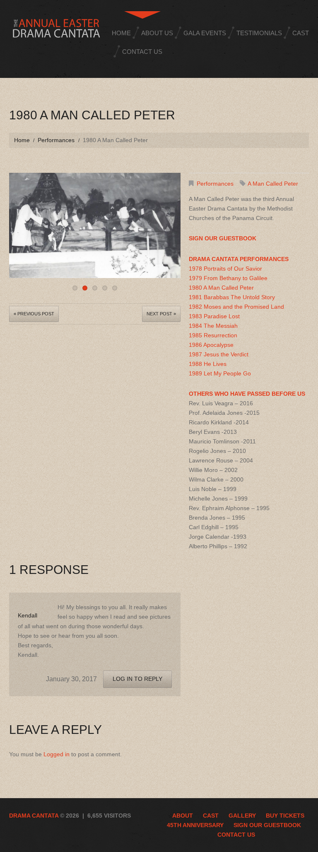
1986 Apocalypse (211, 344)
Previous (15, 223)
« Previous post (34, 313)
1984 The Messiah (213, 325)
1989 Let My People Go (220, 373)
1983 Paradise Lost (214, 316)
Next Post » (161, 313)
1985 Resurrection (213, 335)
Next (174, 223)
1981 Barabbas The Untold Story (232, 297)
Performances (56, 140)
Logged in (56, 754)
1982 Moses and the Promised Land (236, 306)
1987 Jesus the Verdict (218, 354)
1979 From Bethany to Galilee (228, 278)
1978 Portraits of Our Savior (225, 268)
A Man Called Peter (273, 183)
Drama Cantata (33, 815)
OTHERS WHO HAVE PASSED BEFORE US (247, 393)
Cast (300, 32)
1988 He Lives (207, 364)
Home (121, 32)
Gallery (242, 815)
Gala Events (204, 32)
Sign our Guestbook (267, 825)
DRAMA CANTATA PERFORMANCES (239, 259)
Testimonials (259, 32)
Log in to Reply (137, 678)
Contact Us (142, 51)
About (182, 815)
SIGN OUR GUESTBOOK (222, 238)
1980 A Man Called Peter (221, 287)
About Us (157, 32)
